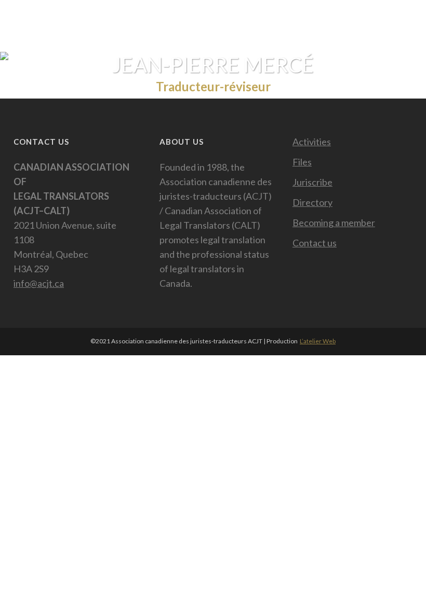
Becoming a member (333, 222)
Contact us (314, 242)
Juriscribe (312, 182)
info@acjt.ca (39, 283)
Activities (311, 141)
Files (302, 162)
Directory (312, 202)
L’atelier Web (318, 341)
